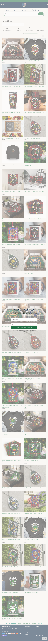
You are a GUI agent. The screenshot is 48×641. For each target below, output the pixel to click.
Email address (13, 317)
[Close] (36, 310)
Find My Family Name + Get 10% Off (24, 327)
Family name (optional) (15, 321)
